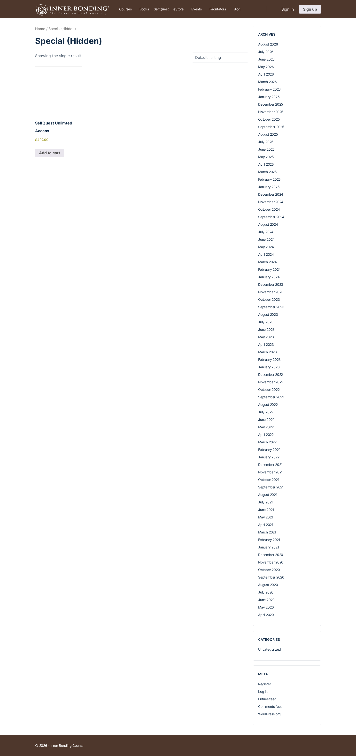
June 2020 (266, 600)
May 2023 (266, 337)
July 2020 (265, 592)
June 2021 (266, 510)
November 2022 (270, 382)
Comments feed (270, 706)
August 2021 (268, 495)
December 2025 (270, 104)
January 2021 (268, 547)
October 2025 (269, 119)
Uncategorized (269, 649)
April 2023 (266, 344)
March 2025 (267, 172)
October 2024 (269, 209)
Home (40, 29)
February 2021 (269, 540)
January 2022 (268, 457)
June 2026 (266, 59)
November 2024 (270, 202)
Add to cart (49, 152)
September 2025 (271, 127)
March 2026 (267, 82)
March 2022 (267, 442)
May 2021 (265, 517)
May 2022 (265, 427)
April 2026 (266, 74)
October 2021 (268, 480)
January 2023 (268, 367)
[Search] (260, 9)
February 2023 (269, 359)
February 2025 (269, 179)
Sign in (287, 9)
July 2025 (265, 142)
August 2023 (268, 314)
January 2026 (268, 97)
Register (264, 684)
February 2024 (269, 269)
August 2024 (268, 224)
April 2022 (266, 434)
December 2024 (270, 194)
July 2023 (265, 322)
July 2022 (265, 412)
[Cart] (274, 9)
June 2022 (266, 419)
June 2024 (266, 239)
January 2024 (268, 277)
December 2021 (270, 465)
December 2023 (270, 284)
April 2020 (266, 615)
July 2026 (265, 52)
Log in (263, 691)
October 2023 (269, 299)
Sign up (310, 9)
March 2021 (267, 532)
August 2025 (268, 134)
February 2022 (269, 449)
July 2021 (265, 502)
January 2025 (268, 187)
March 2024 (267, 262)
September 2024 (271, 217)
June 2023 (266, 329)
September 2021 (271, 487)
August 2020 (268, 585)
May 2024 (266, 247)
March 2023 (267, 352)
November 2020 (270, 562)
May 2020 (266, 607)
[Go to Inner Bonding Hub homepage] (72, 8)
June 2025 (266, 149)
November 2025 (270, 112)
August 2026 (268, 44)
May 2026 (266, 67)
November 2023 (270, 292)
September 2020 (271, 577)
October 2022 (268, 389)
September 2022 (271, 397)
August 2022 (268, 404)
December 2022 (270, 374)
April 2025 (266, 164)
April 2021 (265, 525)
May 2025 (266, 157)
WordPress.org (269, 714)
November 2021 (270, 472)
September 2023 (271, 307)
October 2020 (269, 570)
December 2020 (270, 555)
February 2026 (269, 89)
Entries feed (267, 699)
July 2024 (265, 232)
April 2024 (266, 254)
